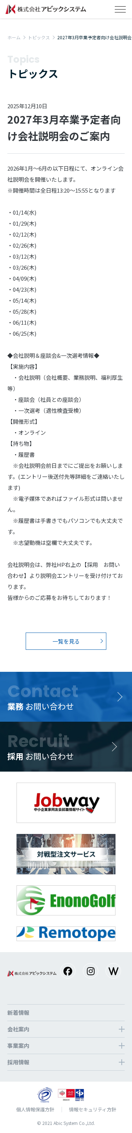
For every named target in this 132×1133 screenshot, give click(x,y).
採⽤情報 (18, 1062)
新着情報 (18, 1012)
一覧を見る (66, 641)
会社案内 (18, 1029)
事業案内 (18, 1045)
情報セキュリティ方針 (92, 1109)
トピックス (39, 37)
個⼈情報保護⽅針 (35, 1109)
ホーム (14, 37)
